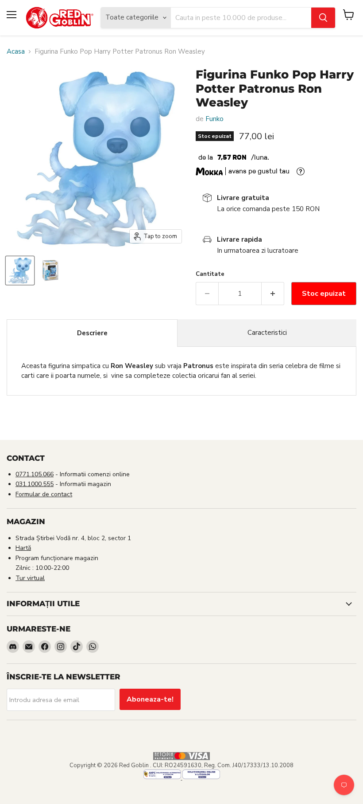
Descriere (92, 333)
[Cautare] (323, 18)
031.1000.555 (34, 484)
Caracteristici (267, 332)
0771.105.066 (34, 474)
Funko (214, 118)
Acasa (16, 51)
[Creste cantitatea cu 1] (273, 293)
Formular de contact (43, 494)
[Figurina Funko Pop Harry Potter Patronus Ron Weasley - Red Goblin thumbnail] (20, 270)
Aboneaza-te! (150, 699)
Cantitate (210, 274)
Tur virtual (30, 578)
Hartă (23, 548)
